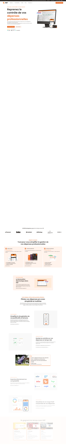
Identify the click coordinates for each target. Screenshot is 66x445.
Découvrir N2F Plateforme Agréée (20, 288)
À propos (48, 0)
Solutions (11, 2)
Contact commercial (59, 2)
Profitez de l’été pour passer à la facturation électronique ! (39, 0)
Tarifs (25, 2)
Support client (53, 0)
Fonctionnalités (17, 2)
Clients (22, 2)
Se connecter (57, 0)
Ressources (30, 2)
